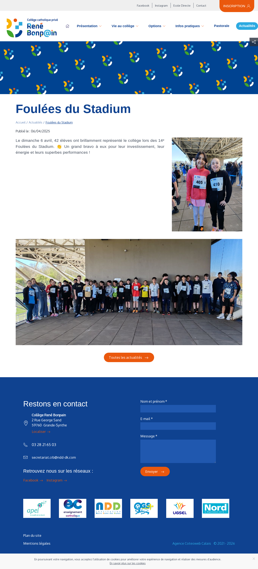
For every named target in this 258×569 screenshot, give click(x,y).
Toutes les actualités (125, 357)
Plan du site (32, 535)
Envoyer (151, 471)
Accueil (67, 26)
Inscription (234, 6)
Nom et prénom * (153, 401)
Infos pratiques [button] (187, 26)
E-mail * (146, 419)
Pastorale (221, 26)
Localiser (39, 432)
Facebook (143, 5)
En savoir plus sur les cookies (128, 563)
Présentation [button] (87, 26)
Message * (148, 436)
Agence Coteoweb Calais (191, 543)
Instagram (161, 5)
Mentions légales (36, 543)
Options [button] (154, 26)
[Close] (254, 558)
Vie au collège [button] (123, 26)
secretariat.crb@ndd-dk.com (54, 457)
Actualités (247, 26)
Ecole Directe (182, 5)
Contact (201, 5)
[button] (254, 42)
